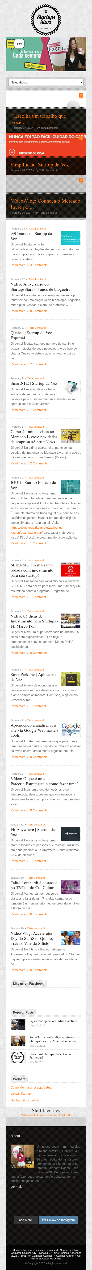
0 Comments (39, 311)
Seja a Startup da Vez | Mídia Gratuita (53, 1021)
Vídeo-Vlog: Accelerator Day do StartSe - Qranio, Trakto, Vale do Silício (32, 938)
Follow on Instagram (61, 1220)
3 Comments (39, 265)
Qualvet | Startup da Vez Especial (31, 335)
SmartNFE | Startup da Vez (34, 383)
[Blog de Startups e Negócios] (46, 20)
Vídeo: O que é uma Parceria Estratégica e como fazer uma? (44, 781)
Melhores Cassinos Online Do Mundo (46, 1115)
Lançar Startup (21, 1093)
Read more (18, 265)
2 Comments (39, 364)
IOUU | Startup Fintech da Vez (33, 484)
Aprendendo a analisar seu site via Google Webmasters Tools (35, 730)
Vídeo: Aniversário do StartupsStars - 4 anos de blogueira (40, 286)
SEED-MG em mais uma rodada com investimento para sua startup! (32, 570)
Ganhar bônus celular (25, 1100)
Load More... (26, 1220)
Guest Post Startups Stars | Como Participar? (50, 1056)
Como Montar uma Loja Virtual (31, 1087)
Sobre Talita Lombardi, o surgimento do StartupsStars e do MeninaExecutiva (54, 1039)
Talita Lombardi (37, 228)
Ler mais (16, 1186)
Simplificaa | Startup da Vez (40, 164)
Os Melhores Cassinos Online (56, 1257)
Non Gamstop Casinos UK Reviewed (45, 1251)
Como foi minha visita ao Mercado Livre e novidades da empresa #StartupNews (34, 436)
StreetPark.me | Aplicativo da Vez (33, 676)
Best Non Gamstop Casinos (37, 1255)
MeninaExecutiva (33, 1250)
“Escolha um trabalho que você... (39, 118)
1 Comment (38, 410)
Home (16, 1250)
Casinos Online (65, 1255)
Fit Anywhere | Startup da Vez (33, 831)
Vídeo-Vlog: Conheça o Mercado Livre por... (45, 203)
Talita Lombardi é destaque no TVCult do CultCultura (34, 885)
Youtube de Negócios (58, 1250)
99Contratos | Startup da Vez (31, 235)
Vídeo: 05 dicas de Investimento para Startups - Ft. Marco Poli (35, 621)
